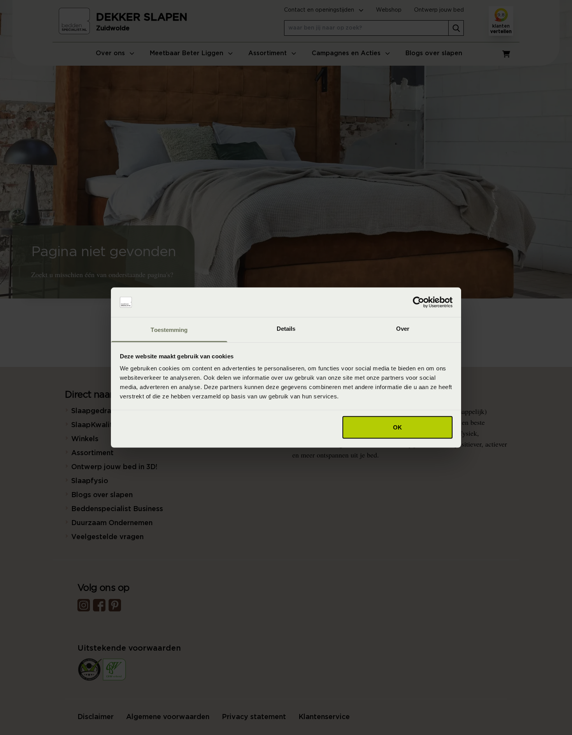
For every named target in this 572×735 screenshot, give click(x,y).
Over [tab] (402, 328)
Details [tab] (286, 328)
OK (397, 427)
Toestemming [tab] (169, 329)
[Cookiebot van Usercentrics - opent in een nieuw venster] (418, 302)
